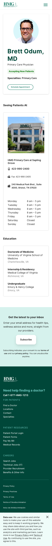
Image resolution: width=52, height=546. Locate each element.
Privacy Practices (10, 492)
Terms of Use (8, 497)
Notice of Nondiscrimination (14, 502)
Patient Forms (10, 437)
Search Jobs (9, 461)
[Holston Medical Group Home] (22, 4)
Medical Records (11, 444)
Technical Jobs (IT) (12, 464)
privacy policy (21, 353)
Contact (7, 413)
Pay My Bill (8, 440)
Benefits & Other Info (13, 472)
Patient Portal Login (13, 433)
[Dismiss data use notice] (47, 516)
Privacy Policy (8, 486)
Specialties (8, 416)
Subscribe (26, 339)
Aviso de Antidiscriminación (14, 508)
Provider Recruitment (14, 468)
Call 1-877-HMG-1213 (15, 395)
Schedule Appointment (20, 87)
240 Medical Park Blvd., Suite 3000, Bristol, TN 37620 (26, 186)
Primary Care (29, 78)
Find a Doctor (10, 405)
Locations (8, 409)
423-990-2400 (20, 168)
